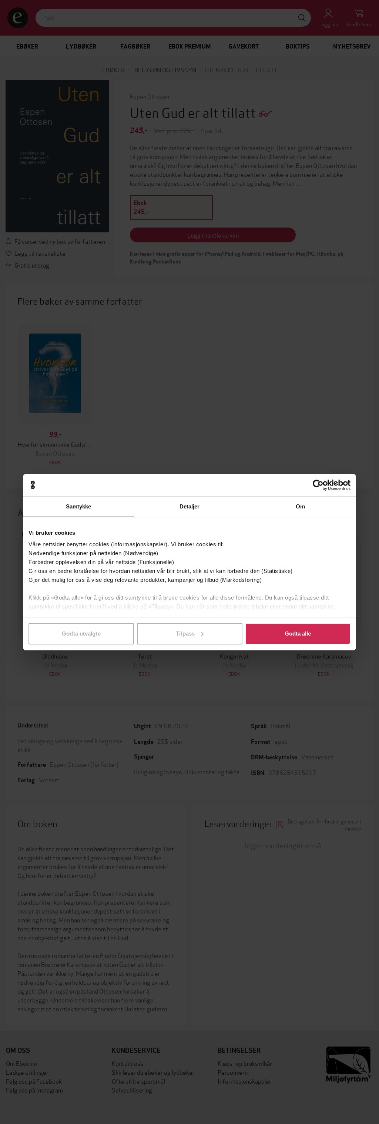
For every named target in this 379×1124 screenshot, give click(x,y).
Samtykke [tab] (78, 506)
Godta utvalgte (81, 633)
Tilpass (185, 633)
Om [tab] (300, 506)
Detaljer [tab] (190, 506)
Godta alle (298, 633)
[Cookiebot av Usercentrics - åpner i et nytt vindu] (318, 485)
